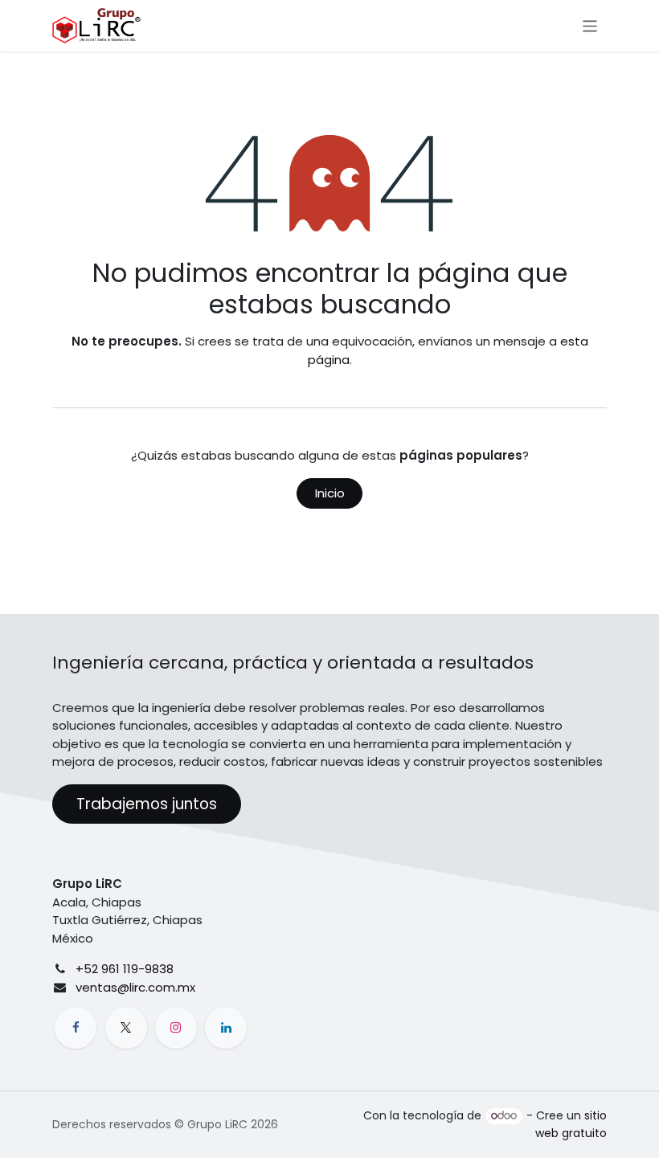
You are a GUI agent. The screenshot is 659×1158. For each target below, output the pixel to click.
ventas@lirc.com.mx (135, 987)
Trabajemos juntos (146, 804)
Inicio (330, 493)
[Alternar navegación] (590, 25)
